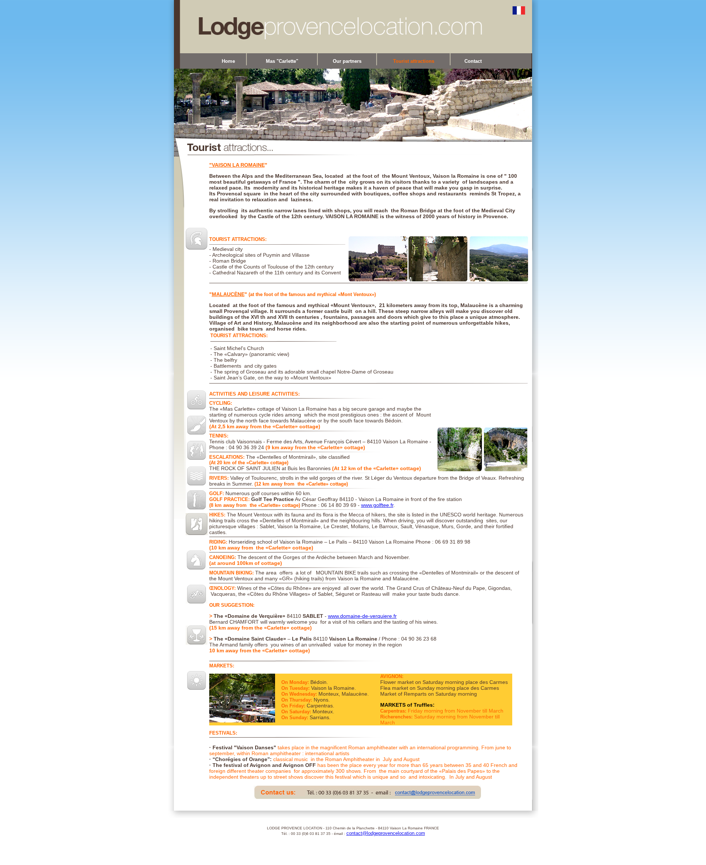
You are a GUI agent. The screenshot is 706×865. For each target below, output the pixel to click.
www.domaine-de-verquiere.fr (362, 616)
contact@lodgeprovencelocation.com (385, 833)
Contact (473, 61)
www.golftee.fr (377, 505)
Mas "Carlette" (282, 61)
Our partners (347, 61)
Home (228, 61)
